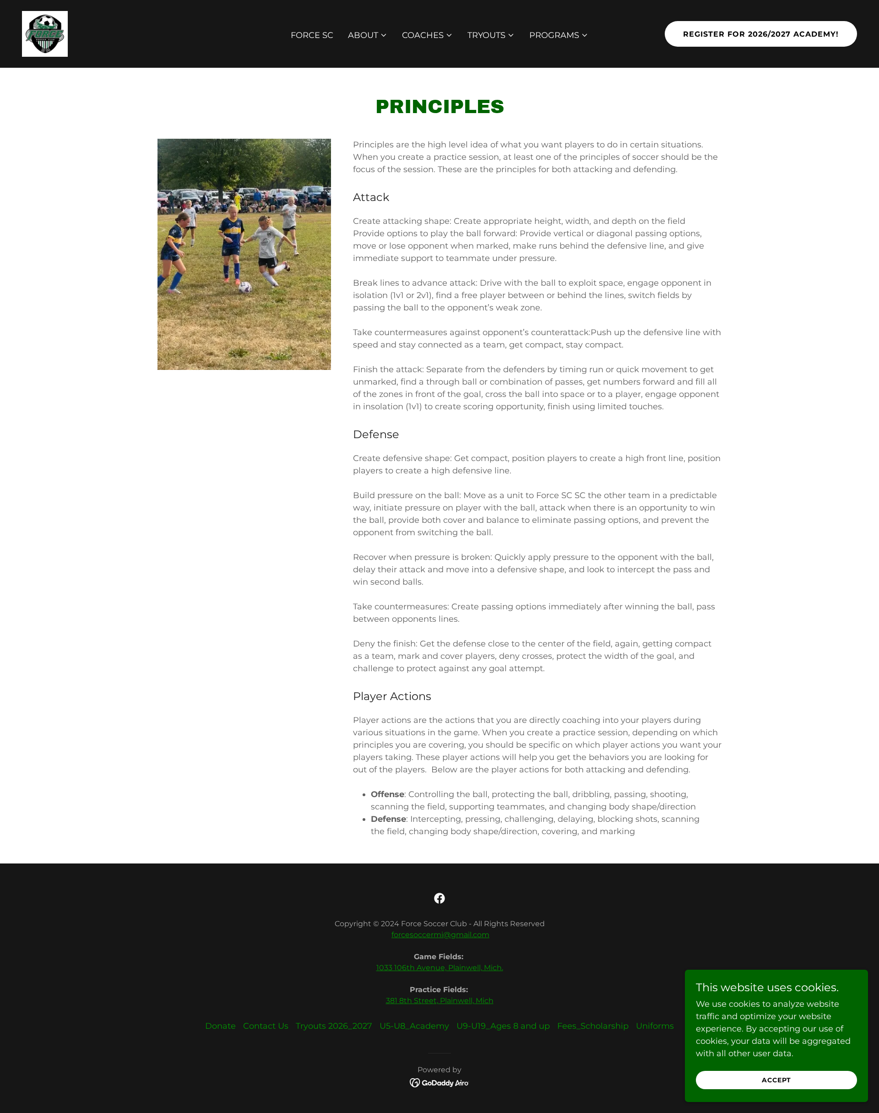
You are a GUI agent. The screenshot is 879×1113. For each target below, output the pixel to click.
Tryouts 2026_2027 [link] (334, 1026)
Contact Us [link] (265, 1026)
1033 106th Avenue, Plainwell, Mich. (439, 967)
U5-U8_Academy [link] (414, 1026)
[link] (45, 33)
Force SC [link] (312, 35)
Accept (776, 1080)
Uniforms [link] (655, 1026)
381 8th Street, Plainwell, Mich (440, 1000)
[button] (367, 35)
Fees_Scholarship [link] (593, 1026)
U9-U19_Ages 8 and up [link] (503, 1026)
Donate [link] (220, 1026)
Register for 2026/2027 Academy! (761, 34)
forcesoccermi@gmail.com (440, 934)
